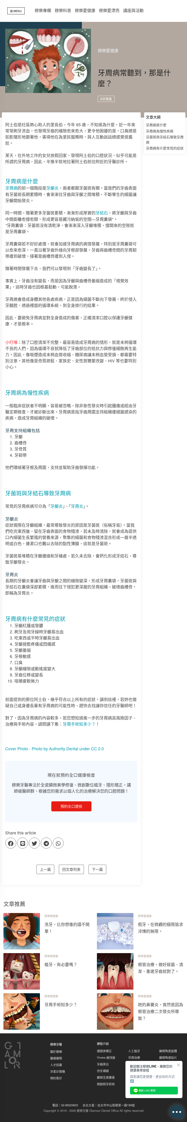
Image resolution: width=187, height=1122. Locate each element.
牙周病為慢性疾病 (159, 131)
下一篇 (97, 869)
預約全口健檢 (71, 806)
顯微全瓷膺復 (106, 1077)
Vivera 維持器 (106, 1057)
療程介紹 (103, 1043)
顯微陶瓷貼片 (168, 1057)
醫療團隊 (56, 1058)
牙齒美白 (103, 1064)
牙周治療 (134, 1057)
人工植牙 (134, 1051)
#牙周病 (106, 98)
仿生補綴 (103, 1070)
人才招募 (56, 1065)
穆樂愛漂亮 (109, 10)
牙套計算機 (57, 1071)
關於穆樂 (56, 1051)
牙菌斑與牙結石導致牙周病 (165, 139)
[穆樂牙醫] (12, 1068)
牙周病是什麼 (156, 124)
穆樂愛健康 (85, 10)
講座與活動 (133, 10)
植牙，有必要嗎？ (60, 964)
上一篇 (45, 869)
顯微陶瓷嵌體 (168, 1051)
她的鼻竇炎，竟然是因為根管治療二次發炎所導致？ (160, 1011)
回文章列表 (71, 869)
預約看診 (56, 1078)
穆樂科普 (63, 10)
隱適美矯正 (104, 1051)
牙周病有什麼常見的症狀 (165, 148)
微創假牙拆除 (106, 1084)
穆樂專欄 (43, 10)
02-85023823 (69, 1105)
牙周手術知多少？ (79, 724)
